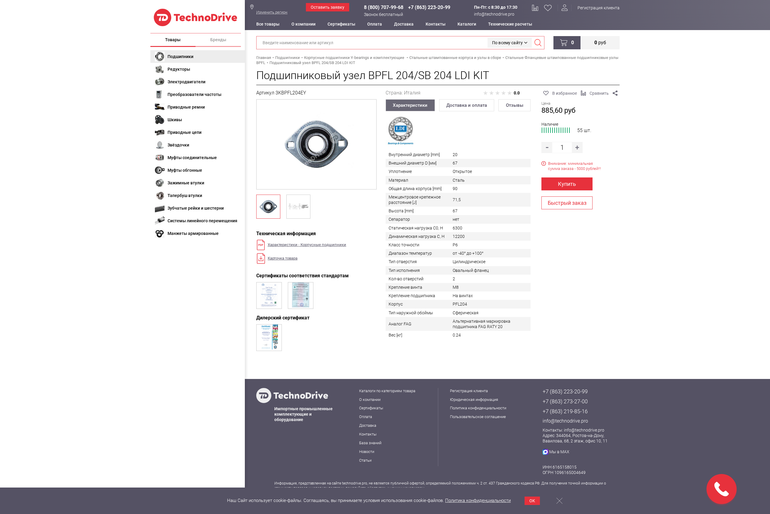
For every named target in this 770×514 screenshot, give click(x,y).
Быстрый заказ (567, 203)
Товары (172, 39)
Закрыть (559, 500)
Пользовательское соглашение (478, 416)
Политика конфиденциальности (478, 408)
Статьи (365, 460)
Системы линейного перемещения (202, 220)
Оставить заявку (327, 7)
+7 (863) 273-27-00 (565, 401)
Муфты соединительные (192, 157)
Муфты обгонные (185, 170)
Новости (366, 451)
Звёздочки (178, 145)
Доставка (404, 24)
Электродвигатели (186, 81)
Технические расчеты (510, 24)
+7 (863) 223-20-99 (429, 7)
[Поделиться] (615, 93)
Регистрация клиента (599, 7)
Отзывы (514, 105)
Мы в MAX (559, 451)
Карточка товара (282, 258)
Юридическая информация (474, 399)
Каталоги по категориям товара (387, 391)
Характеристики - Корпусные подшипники (307, 244)
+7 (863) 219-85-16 (565, 411)
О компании (303, 24)
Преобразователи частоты (194, 94)
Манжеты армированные (193, 233)
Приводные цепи (185, 132)
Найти (537, 42)
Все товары (267, 24)
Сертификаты (341, 24)
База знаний (370, 443)
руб (600, 42)
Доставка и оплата (466, 105)
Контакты (435, 24)
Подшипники (180, 56)
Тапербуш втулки (185, 195)
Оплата (374, 24)
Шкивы (175, 119)
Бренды (218, 39)
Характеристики (410, 105)
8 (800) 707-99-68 (383, 7)
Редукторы (179, 69)
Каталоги (466, 24)
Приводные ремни (186, 107)
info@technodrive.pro (494, 14)
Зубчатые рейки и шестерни (196, 208)
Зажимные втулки (186, 182)
